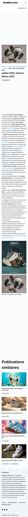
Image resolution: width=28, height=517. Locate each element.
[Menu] (25, 2)
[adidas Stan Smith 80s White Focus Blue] (14, 451)
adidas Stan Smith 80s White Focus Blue (12, 460)
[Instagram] (6, 509)
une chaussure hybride (8, 168)
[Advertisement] (14, 26)
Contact (4, 502)
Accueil (4, 66)
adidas (5, 68)
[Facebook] (2, 509)
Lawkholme (9, 154)
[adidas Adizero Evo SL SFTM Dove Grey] (14, 404)
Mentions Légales (6, 504)
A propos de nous (12, 502)
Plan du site (22, 502)
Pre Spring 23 (10, 128)
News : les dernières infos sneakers (16, 66)
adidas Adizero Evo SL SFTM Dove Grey (12, 413)
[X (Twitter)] (4, 509)
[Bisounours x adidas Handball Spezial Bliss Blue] (14, 427)
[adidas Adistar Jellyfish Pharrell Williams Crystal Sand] (14, 379)
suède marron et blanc (19, 146)
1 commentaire (14, 463)
